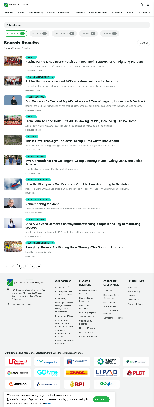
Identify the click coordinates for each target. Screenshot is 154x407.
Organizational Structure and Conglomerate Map (64, 323)
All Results (14, 33)
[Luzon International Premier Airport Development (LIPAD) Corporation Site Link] (107, 372)
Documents (63, 33)
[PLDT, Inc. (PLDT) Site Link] (136, 372)
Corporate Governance (58, 12)
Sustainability (36, 12)
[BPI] (77, 384)
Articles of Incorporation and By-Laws (63, 333)
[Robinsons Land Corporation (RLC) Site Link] (77, 361)
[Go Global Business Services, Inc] (107, 384)
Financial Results (87, 328)
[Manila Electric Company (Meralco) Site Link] (18, 384)
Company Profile (63, 287)
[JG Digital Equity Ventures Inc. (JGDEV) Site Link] (136, 361)
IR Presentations (87, 332)
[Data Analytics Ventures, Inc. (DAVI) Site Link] (18, 372)
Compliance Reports (113, 317)
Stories (21, 12)
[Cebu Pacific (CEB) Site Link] (47, 361)
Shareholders (109, 302)
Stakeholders (109, 306)
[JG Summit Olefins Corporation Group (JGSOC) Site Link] (107, 361)
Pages (87, 33)
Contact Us (144, 12)
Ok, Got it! (101, 399)
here (48, 403)
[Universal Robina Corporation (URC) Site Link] (18, 361)
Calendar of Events (88, 336)
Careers (131, 12)
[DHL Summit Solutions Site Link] (77, 372)
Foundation (117, 12)
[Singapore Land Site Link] (47, 384)
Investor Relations (98, 12)
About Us (8, 12)
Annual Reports (86, 316)
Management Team (64, 316)
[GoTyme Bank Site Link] (47, 372)
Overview (107, 290)
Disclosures (79, 12)
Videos (109, 33)
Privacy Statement (136, 304)
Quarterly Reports (87, 312)
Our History (60, 298)
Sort (142, 42)
